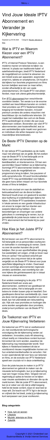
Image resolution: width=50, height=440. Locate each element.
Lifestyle (12, 414)
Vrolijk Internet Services (36, 436)
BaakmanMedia (14, 436)
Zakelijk (11, 420)
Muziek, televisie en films (20, 417)
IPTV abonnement (16, 98)
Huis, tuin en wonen (17, 411)
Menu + (25, 3)
